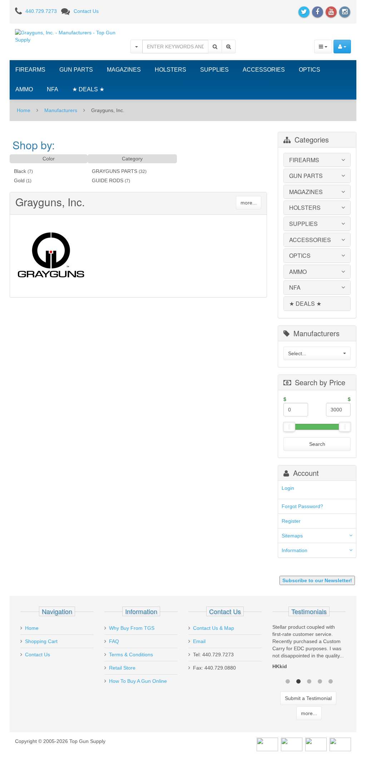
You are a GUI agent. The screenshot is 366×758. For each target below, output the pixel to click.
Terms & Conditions (131, 654)
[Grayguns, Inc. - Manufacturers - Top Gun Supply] (67, 36)
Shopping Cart (41, 641)
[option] (309, 648)
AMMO (24, 89)
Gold (19, 180)
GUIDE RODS (107, 180)
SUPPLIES (214, 70)
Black (20, 171)
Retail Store (122, 668)
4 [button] (319, 680)
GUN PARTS (76, 70)
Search (317, 444)
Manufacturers (60, 110)
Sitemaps (292, 536)
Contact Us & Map (213, 628)
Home (23, 110)
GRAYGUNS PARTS (114, 171)
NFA (52, 89)
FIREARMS (30, 70)
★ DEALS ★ (88, 89)
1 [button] (287, 680)
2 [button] (298, 680)
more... (249, 203)
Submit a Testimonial (308, 698)
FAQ (114, 641)
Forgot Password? (302, 506)
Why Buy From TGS (131, 628)
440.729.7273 (41, 11)
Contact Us (86, 11)
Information (294, 550)
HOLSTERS (170, 70)
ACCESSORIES (264, 70)
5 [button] (330, 680)
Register (291, 521)
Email (199, 641)
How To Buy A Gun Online (138, 681)
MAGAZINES (124, 70)
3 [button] (309, 680)
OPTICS (309, 70)
